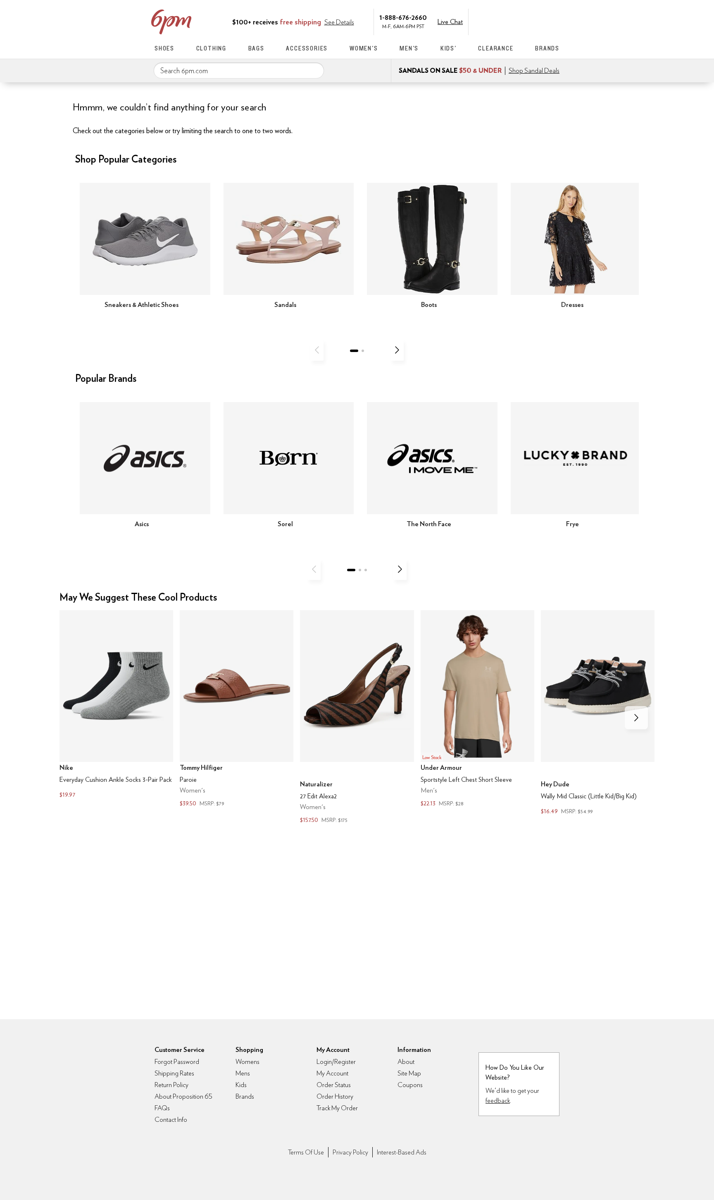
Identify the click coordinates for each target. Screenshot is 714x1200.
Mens (243, 1073)
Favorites (537, 21)
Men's (409, 48)
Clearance (495, 48)
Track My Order (337, 1108)
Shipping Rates (174, 1073)
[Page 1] (354, 351)
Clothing (211, 48)
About (405, 1062)
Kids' (448, 48)
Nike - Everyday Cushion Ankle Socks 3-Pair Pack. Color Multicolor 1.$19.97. (116, 705)
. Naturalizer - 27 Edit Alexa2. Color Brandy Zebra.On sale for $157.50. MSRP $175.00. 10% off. (357, 717)
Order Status (334, 1085)
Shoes (164, 48)
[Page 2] (363, 351)
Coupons (410, 1085)
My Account (503, 21)
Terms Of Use (306, 1152)
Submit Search (314, 70)
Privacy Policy (350, 1152)
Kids (241, 1085)
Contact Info (171, 1119)
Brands (547, 48)
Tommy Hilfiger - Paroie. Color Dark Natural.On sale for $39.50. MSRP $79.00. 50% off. (236, 709)
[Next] (397, 350)
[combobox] (239, 71)
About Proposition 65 (183, 1096)
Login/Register (336, 1062)
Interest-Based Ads (401, 1152)
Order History (335, 1096)
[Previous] (317, 350)
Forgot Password (177, 1062)
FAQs (162, 1108)
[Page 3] (365, 570)
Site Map (409, 1073)
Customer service (520, 21)
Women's (364, 48)
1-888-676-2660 (403, 17)
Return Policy (171, 1085)
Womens (247, 1062)
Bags (256, 48)
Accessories (307, 48)
